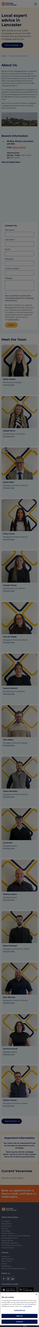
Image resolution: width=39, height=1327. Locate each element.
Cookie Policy (27, 1306)
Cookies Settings (19, 1310)
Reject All (19, 1316)
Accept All (19, 1321)
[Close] (36, 1294)
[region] (19, 1308)
